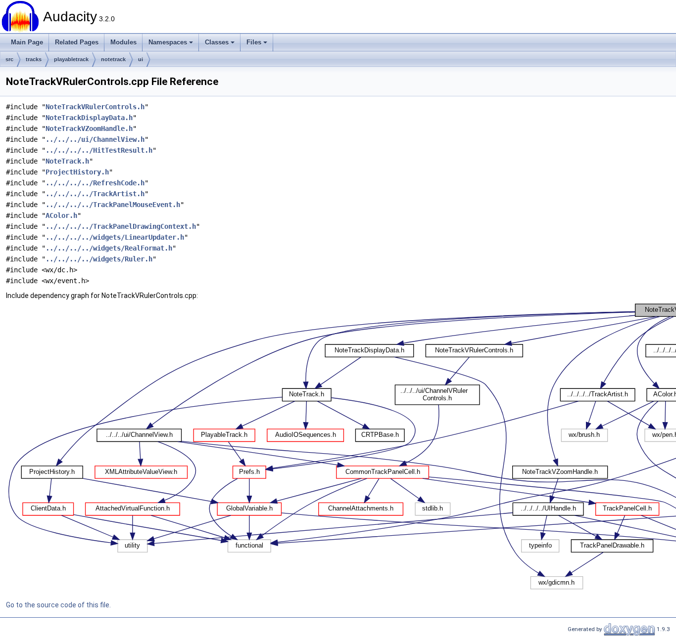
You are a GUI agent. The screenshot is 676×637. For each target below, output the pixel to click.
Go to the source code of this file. (58, 605)
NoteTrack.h (67, 161)
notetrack (113, 59)
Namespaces (167, 42)
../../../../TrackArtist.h (95, 194)
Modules (123, 42)
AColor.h (61, 215)
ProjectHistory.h (77, 172)
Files (253, 42)
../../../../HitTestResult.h (99, 150)
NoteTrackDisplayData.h (89, 118)
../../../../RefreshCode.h (95, 183)
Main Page (27, 42)
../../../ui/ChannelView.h (95, 139)
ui (140, 59)
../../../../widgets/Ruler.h (99, 259)
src (9, 59)
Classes (217, 42)
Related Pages (76, 42)
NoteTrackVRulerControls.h (95, 107)
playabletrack (71, 59)
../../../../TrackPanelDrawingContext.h (121, 226)
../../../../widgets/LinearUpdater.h (115, 237)
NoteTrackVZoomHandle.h (89, 128)
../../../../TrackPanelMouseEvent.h (113, 205)
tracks (34, 59)
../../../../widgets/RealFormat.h (109, 248)
